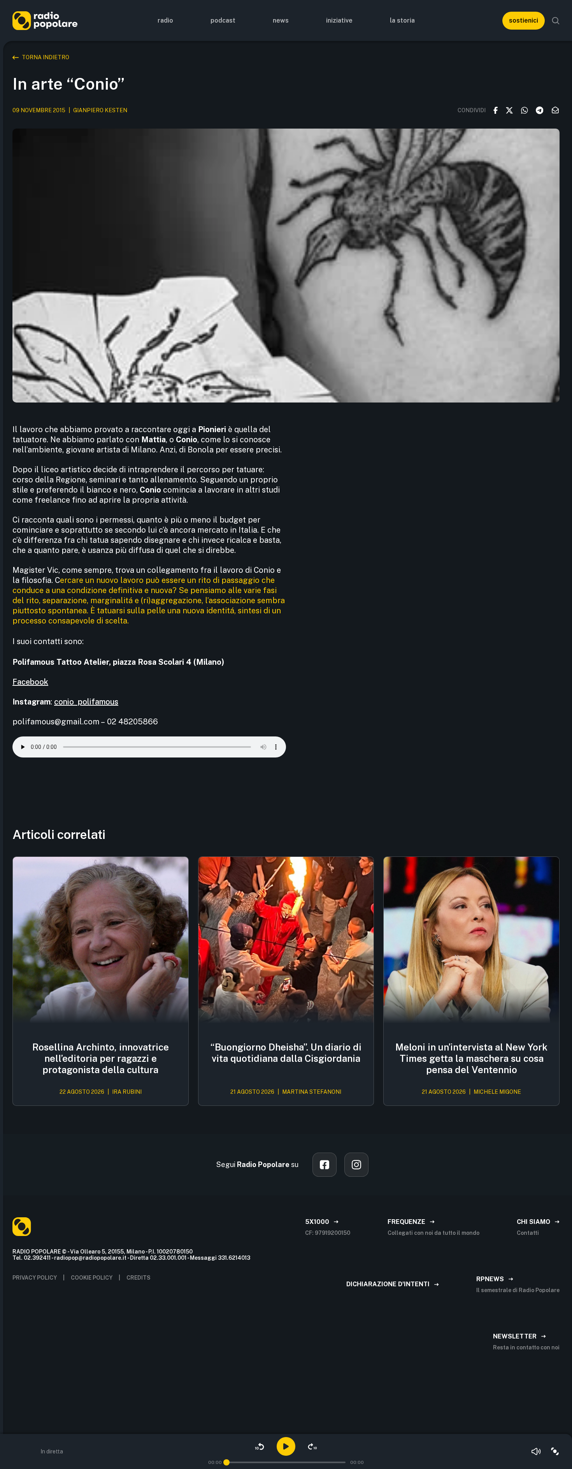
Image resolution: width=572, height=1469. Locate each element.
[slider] (226, 1462)
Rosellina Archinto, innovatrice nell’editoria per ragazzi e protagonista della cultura (100, 1058)
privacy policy (34, 1278)
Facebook (30, 682)
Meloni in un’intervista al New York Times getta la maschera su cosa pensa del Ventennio (471, 1058)
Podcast (223, 20)
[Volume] (536, 1451)
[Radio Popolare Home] (44, 20)
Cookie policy (91, 1278)
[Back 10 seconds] (259, 1446)
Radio (165, 20)
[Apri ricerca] (556, 21)
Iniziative (339, 20)
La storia (402, 20)
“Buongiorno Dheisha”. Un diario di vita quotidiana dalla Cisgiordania (286, 1053)
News (281, 20)
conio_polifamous (86, 701)
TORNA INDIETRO (45, 57)
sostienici (523, 20)
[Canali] (555, 1451)
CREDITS (138, 1278)
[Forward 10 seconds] (312, 1446)
